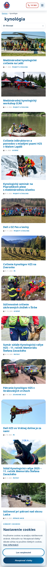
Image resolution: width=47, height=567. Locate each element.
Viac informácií (10, 544)
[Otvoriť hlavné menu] (42, 5)
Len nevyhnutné (23, 552)
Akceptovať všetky (23, 560)
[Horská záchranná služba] (7, 5)
